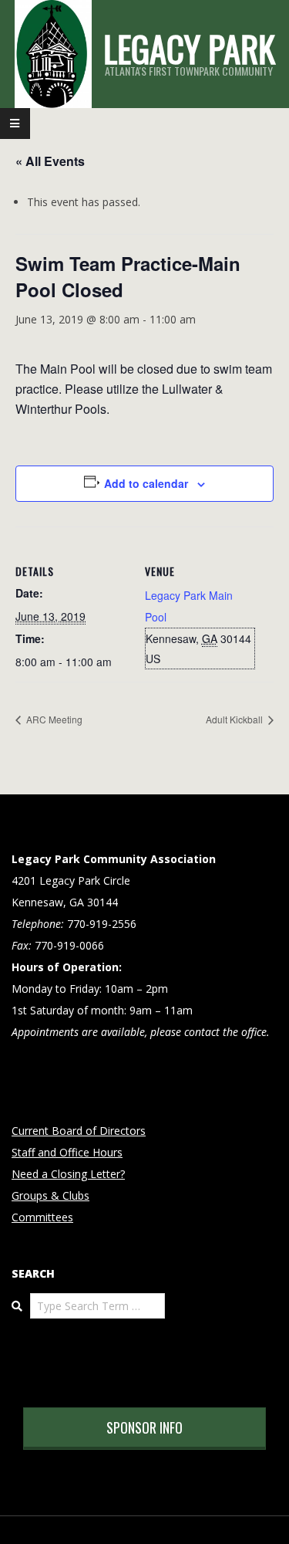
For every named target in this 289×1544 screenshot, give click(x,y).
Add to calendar (146, 483)
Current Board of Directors (79, 1130)
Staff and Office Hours (67, 1152)
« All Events (50, 161)
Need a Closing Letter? (68, 1173)
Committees (42, 1217)
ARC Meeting (53, 719)
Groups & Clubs (50, 1195)
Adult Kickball (235, 719)
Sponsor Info (144, 1427)
